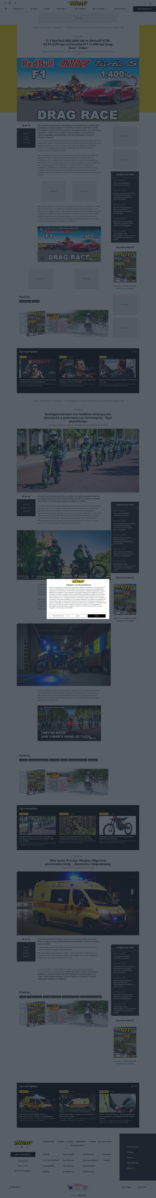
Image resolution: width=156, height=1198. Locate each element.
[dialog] (78, 599)
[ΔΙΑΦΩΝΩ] (106, 582)
